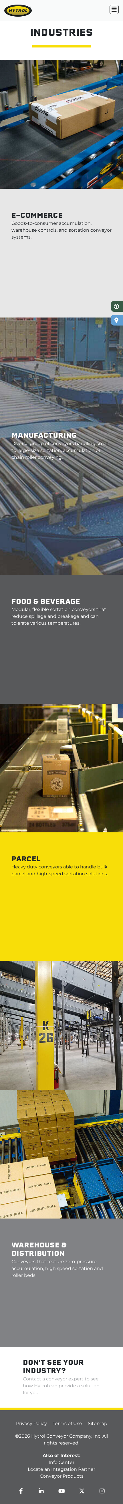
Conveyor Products (62, 1476)
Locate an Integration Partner (61, 1469)
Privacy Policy (31, 1423)
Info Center (61, 1462)
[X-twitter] (82, 1491)
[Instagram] (102, 1491)
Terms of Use (67, 1423)
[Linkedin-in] (41, 1491)
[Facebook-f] (21, 1491)
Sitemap (97, 1423)
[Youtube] (61, 1491)
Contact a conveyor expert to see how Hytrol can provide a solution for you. (61, 1385)
